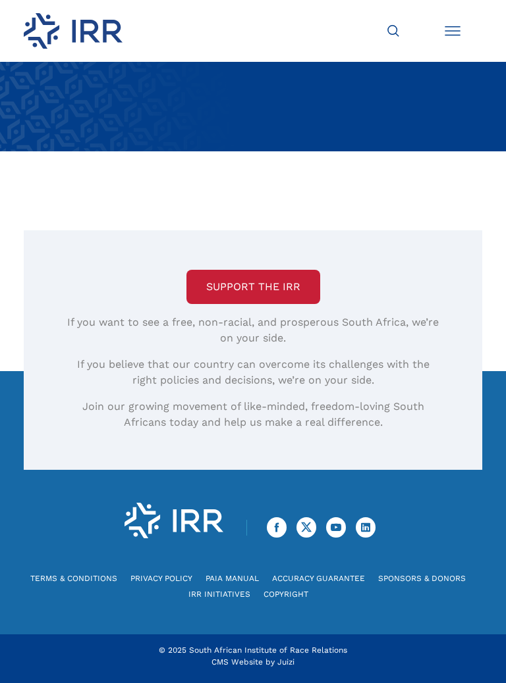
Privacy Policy (161, 578)
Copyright (286, 594)
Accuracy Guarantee (318, 578)
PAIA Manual (232, 578)
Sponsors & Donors (422, 578)
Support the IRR (253, 286)
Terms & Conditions (73, 578)
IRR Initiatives (219, 594)
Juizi (286, 662)
